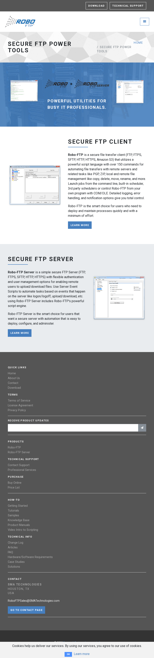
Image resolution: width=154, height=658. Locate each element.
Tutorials (13, 510)
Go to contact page (26, 610)
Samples (13, 515)
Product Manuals (19, 525)
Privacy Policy (17, 410)
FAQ (10, 552)
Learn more (82, 654)
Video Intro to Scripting (23, 530)
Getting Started (18, 506)
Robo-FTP (14, 447)
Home (138, 42)
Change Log (15, 542)
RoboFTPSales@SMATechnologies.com (34, 600)
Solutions (14, 566)
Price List (14, 487)
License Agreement (20, 405)
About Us (14, 378)
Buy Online (14, 482)
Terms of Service (19, 400)
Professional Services (22, 470)
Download (96, 5)
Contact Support (18, 465)
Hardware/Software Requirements (30, 557)
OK (68, 654)
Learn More (80, 225)
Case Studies (16, 562)
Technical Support (128, 5)
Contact (13, 383)
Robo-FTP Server (19, 452)
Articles (13, 547)
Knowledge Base (18, 520)
